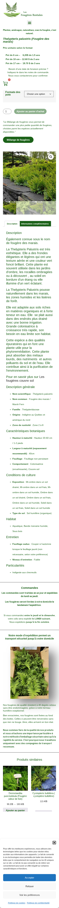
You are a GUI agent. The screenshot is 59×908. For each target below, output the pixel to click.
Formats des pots (12, 93)
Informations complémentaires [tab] (35, 224)
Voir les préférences (29, 895)
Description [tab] (12, 224)
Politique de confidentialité (38, 903)
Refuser (29, 886)
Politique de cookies (16, 903)
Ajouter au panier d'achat (30, 111)
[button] (54, 842)
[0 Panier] (5, 83)
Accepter (29, 877)
